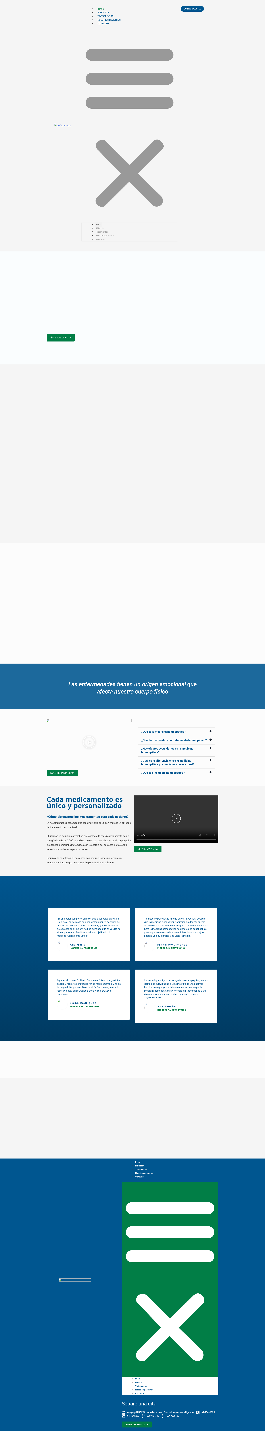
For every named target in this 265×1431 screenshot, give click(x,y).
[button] (130, 125)
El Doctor (103, 12)
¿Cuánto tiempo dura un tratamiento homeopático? (174, 740)
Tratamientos (105, 16)
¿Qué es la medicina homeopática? (163, 731)
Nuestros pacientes (109, 20)
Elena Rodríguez (83, 1003)
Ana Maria (78, 944)
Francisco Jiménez (172, 944)
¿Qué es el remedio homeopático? (163, 772)
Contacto (103, 23)
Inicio (101, 9)
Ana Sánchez (167, 1006)
